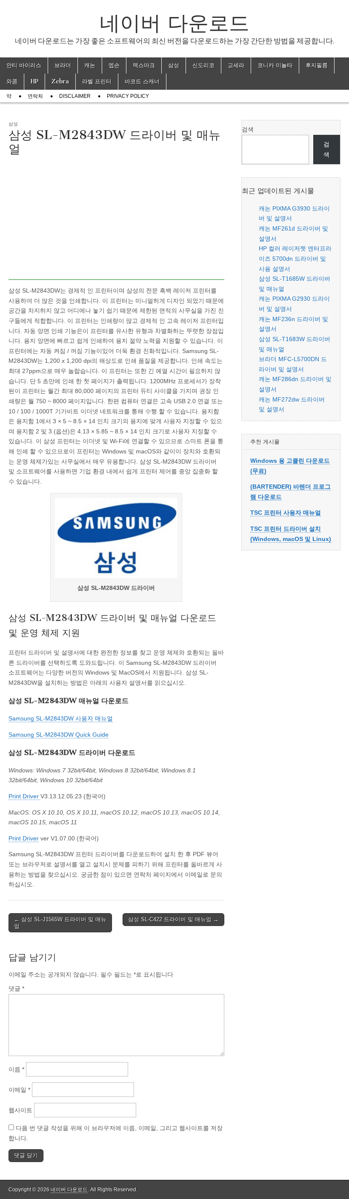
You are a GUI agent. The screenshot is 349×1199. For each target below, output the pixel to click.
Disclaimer (75, 96)
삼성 (173, 65)
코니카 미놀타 (274, 65)
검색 (248, 129)
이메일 (19, 1089)
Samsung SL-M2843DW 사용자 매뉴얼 (61, 718)
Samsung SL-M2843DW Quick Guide (59, 734)
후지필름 (317, 65)
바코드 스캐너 (142, 81)
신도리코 (203, 65)
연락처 (35, 96)
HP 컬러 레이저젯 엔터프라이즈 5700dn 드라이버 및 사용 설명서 (295, 258)
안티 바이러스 (23, 65)
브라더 (62, 65)
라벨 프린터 (97, 81)
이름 (16, 1069)
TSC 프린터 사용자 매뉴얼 (285, 512)
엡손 (114, 65)
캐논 (89, 65)
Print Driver (24, 796)
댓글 (16, 988)
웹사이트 (20, 1110)
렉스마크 (144, 65)
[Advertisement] (116, 220)
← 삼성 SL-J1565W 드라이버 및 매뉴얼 (60, 922)
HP (34, 81)
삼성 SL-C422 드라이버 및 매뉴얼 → (173, 919)
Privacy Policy (128, 96)
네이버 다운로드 (174, 23)
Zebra (60, 81)
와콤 (11, 81)
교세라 (236, 65)
